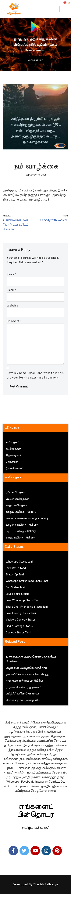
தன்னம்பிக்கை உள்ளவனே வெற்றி (27, 674)
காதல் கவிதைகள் (17, 505)
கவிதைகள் (13, 442)
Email (11, 290)
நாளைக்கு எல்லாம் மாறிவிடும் (24, 680)
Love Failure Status (17, 594)
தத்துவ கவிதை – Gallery (21, 512)
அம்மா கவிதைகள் (17, 499)
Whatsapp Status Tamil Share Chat (27, 581)
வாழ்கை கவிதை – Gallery (22, 525)
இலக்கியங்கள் (14, 468)
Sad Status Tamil (16, 587)
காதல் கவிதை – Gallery (20, 537)
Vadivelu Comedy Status (20, 619)
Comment (14, 321)
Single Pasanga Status (19, 626)
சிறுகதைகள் (13, 455)
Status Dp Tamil (15, 574)
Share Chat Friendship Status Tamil (27, 607)
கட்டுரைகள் (13, 449)
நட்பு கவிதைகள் (16, 492)
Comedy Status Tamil (18, 632)
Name (11, 274)
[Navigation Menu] (63, 9)
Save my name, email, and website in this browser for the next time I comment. (35, 375)
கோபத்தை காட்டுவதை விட (23, 700)
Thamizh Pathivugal (45, 884)
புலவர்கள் (12, 462)
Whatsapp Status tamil (20, 561)
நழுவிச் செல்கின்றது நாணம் (23, 687)
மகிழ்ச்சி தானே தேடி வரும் (22, 693)
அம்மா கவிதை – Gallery (21, 531)
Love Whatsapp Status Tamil (23, 600)
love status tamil (16, 568)
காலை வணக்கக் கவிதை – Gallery (27, 518)
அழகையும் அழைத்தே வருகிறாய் (26, 668)
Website (12, 305)
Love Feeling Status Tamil (21, 613)
